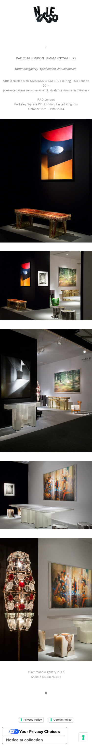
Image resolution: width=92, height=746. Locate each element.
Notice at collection (24, 739)
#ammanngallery (26, 69)
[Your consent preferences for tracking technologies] (83, 737)
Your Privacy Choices (39, 731)
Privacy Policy (33, 719)
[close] (46, 47)
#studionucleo (66, 69)
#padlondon (47, 69)
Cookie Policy (62, 719)
